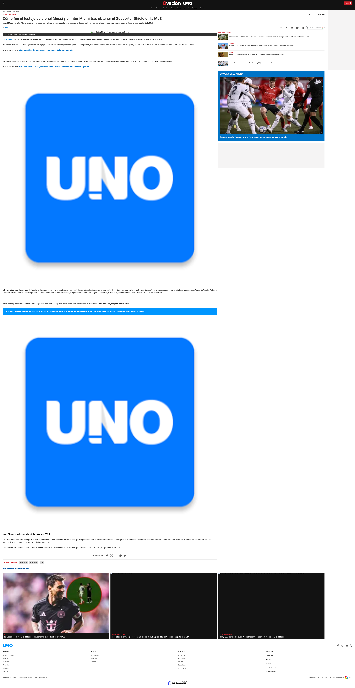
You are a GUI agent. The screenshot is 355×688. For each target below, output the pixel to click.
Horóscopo (269, 655)
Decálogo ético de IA (41, 677)
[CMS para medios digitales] (177, 683)
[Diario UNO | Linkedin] (346, 645)
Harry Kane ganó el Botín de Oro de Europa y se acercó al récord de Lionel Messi (252, 637)
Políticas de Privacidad (9, 677)
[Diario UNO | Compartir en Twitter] (286, 28)
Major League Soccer (118, 634)
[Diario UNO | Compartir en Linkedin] (303, 28)
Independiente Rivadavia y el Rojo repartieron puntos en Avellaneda (253, 137)
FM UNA (181, 662)
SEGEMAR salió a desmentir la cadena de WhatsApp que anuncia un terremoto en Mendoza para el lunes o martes (261, 45)
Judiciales (6, 668)
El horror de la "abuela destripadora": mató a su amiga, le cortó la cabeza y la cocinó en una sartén (256, 54)
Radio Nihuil (182, 658)
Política (158, 8)
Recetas (268, 663)
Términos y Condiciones (26, 677)
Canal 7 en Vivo (183, 655)
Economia (186, 8)
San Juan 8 (182, 668)
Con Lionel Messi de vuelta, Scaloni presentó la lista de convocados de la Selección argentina (54, 67)
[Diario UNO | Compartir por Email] (292, 28)
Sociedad (165, 8)
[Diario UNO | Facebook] (338, 645)
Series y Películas (176, 8)
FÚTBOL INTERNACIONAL (226, 634)
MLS (41, 562)
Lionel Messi (23, 562)
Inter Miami (33, 562)
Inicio (151, 8)
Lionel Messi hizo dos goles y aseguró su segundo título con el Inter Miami (47, 50)
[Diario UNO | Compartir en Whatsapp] (297, 28)
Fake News (231, 43)
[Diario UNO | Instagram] (342, 645)
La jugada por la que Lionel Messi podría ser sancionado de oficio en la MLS (34, 637)
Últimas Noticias (8, 655)
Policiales (194, 8)
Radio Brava (182, 665)
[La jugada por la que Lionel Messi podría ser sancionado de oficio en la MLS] (56, 603)
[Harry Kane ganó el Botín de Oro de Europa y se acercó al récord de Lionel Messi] (271, 603)
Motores (268, 659)
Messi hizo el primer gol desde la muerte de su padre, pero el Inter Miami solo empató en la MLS (150, 637)
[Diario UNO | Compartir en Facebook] (281, 28)
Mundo (230, 34)
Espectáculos (95, 655)
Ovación (202, 8)
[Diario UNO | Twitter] (351, 645)
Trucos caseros (271, 667)
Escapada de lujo (233, 61)
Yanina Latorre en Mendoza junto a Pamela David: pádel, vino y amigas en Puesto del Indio (254, 63)
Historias (231, 52)
